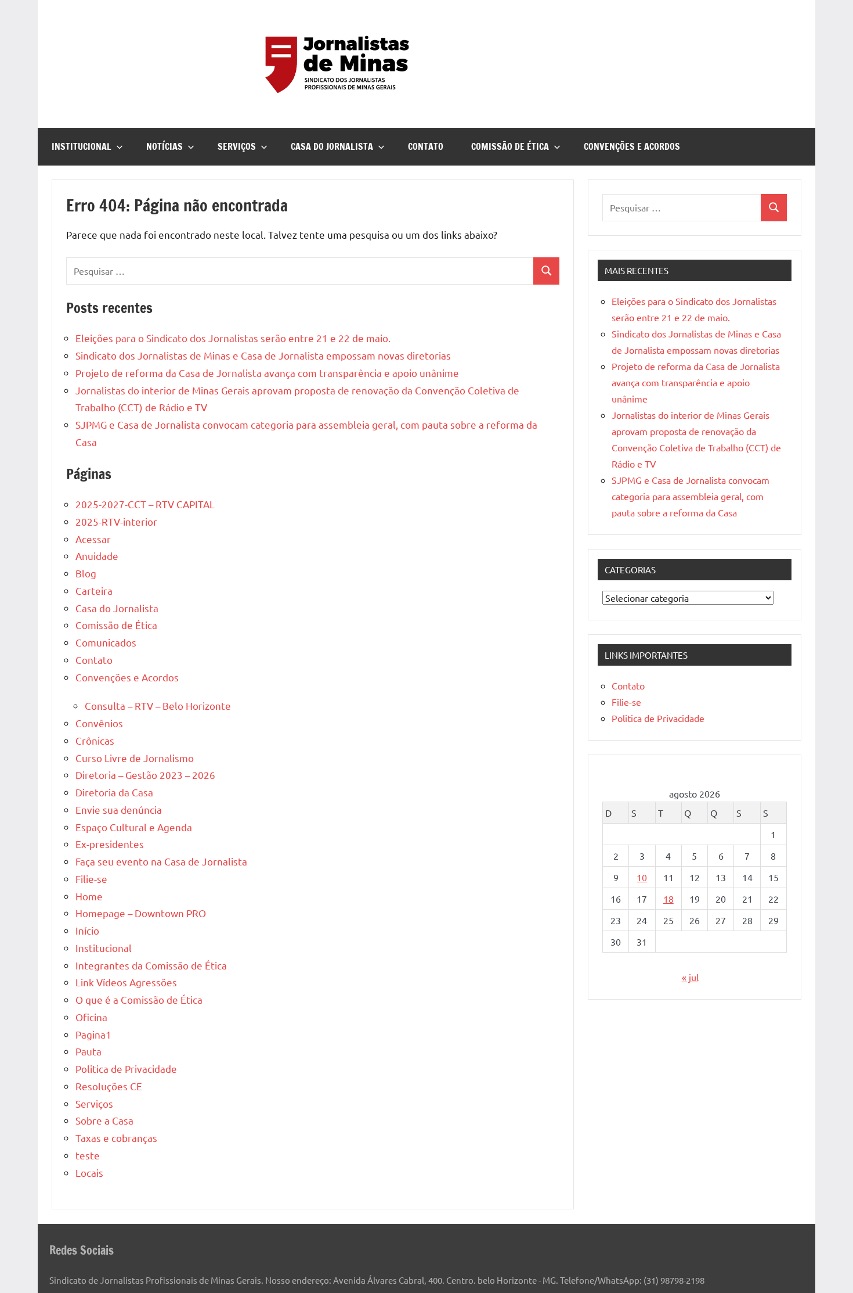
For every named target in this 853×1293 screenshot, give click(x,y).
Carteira (94, 590)
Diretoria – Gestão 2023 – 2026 (145, 774)
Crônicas (94, 740)
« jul (690, 977)
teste (87, 1155)
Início (87, 930)
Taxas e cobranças (116, 1138)
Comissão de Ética (510, 146)
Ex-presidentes (109, 844)
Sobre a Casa (104, 1120)
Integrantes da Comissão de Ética (151, 965)
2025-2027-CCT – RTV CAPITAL (145, 504)
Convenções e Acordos (632, 146)
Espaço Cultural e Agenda (133, 827)
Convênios (99, 723)
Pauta (88, 1051)
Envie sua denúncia (118, 809)
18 (668, 898)
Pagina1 (93, 1034)
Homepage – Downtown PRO (140, 913)
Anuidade (96, 555)
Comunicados (105, 642)
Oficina (91, 1017)
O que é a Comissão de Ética (139, 999)
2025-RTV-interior (116, 521)
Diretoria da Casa (114, 792)
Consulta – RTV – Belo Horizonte (158, 705)
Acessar (93, 539)
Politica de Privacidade (126, 1068)
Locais (89, 1172)
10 (642, 877)
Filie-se (91, 878)
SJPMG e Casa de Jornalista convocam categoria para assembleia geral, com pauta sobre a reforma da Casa (690, 496)
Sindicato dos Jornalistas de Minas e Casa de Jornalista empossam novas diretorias (263, 355)
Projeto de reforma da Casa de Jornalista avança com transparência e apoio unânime (267, 373)
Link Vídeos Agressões (126, 982)
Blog (85, 573)
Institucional (81, 146)
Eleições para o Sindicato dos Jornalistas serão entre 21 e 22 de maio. (233, 338)
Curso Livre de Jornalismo (134, 758)
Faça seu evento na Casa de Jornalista (161, 861)
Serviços (237, 146)
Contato (425, 146)
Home (89, 896)
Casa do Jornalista (332, 146)
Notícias (164, 146)
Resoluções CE (108, 1086)
